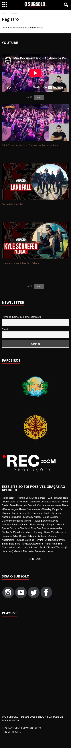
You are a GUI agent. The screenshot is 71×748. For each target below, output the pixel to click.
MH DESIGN (14, 732)
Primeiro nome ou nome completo (21, 316)
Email (5, 329)
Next (39, 286)
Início (4, 13)
